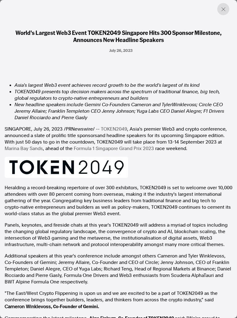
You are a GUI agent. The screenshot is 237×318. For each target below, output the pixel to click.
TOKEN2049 (114, 129)
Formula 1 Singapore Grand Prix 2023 (114, 148)
